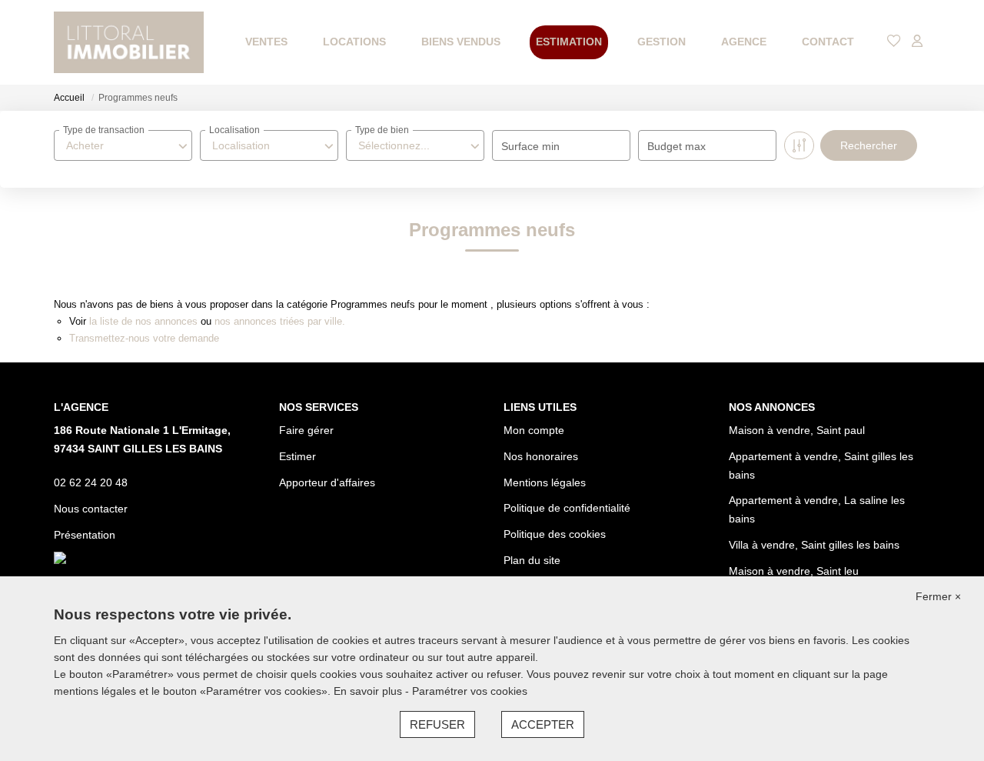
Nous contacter (91, 508)
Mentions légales (545, 482)
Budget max (676, 146)
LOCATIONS (354, 41)
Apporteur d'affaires (327, 482)
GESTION (661, 41)
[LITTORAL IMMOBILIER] (129, 42)
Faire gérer (306, 430)
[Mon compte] (917, 42)
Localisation (234, 130)
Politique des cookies (555, 534)
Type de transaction (104, 130)
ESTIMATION (569, 41)
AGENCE (743, 41)
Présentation (84, 535)
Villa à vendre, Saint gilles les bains (814, 545)
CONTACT (828, 41)
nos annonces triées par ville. (279, 321)
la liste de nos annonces (143, 321)
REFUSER (437, 724)
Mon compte (534, 430)
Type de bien (382, 130)
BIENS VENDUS (460, 41)
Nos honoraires (541, 456)
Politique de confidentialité (567, 508)
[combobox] (123, 145)
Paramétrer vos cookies (469, 691)
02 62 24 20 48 (91, 482)
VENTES (266, 41)
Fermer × (938, 596)
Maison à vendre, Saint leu (794, 571)
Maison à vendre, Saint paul (797, 430)
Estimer (297, 456)
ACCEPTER (542, 724)
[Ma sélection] (894, 42)
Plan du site (532, 560)
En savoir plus (369, 691)
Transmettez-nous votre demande (144, 338)
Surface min (530, 146)
